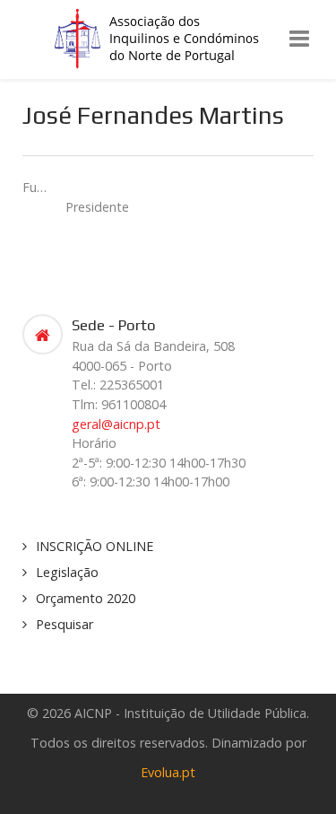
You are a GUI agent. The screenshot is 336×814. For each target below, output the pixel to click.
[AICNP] (168, 38)
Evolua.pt (168, 772)
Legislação (67, 572)
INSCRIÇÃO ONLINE (94, 546)
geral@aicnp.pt (116, 424)
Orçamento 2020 (85, 598)
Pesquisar (64, 624)
